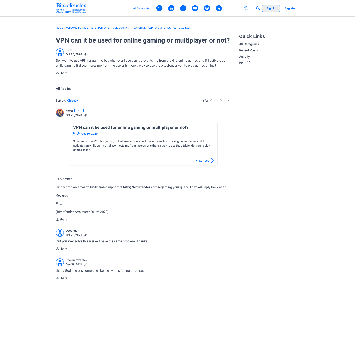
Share (61, 73)
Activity (244, 57)
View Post (202, 160)
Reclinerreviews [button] (76, 260)
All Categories (249, 44)
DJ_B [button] (69, 50)
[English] (72, 8)
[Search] (258, 8)
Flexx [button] (69, 110)
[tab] (63, 88)
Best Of (244, 63)
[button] (60, 52)
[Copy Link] (85, 54)
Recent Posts (248, 50)
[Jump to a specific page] (227, 100)
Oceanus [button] (71, 230)
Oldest (71, 101)
